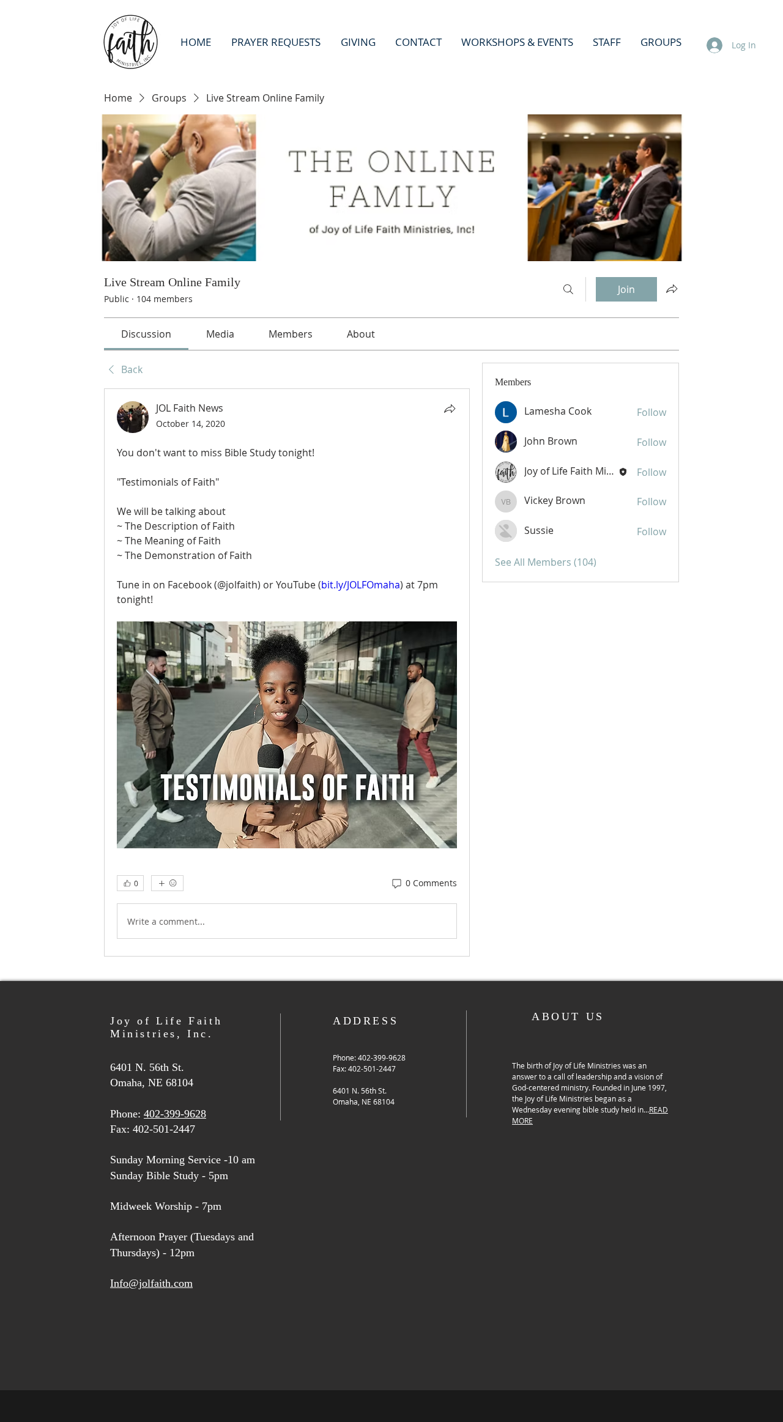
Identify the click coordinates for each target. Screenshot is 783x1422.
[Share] (449, 408)
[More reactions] (167, 883)
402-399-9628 (175, 1114)
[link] (146, 334)
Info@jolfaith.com (151, 1283)
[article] (287, 672)
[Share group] (671, 288)
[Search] (568, 289)
